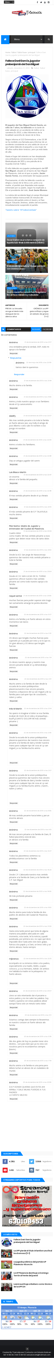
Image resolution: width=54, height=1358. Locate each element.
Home (7, 52)
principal (31, 52)
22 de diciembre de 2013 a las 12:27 (37, 851)
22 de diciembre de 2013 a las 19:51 (37, 907)
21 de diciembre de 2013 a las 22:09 (37, 440)
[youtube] (44, 2)
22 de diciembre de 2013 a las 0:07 (37, 614)
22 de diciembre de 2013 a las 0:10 (37, 633)
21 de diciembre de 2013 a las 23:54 (37, 571)
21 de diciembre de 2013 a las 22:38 (37, 456)
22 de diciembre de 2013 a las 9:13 (38, 829)
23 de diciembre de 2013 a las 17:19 (37, 1061)
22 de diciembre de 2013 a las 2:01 (37, 679)
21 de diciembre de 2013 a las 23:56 (37, 596)
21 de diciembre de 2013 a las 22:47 (37, 475)
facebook (47, 329)
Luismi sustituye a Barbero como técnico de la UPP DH (33, 1285)
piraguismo (11, 288)
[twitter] (41, 2)
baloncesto (12, 262)
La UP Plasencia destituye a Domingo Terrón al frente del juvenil (31, 1274)
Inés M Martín (15, 708)
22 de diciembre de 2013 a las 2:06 (37, 733)
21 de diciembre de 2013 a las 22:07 (37, 416)
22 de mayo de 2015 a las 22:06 (38, 362)
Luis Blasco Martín (17, 472)
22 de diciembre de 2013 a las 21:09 (37, 926)
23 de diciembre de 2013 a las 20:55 (37, 1082)
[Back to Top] (27, 1348)
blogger (36, 329)
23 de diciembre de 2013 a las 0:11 (38, 1015)
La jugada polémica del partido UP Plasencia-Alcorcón (30, 1263)
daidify (12, 416)
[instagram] (48, 2)
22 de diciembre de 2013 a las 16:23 (37, 870)
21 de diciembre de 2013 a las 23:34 (37, 531)
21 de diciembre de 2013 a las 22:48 (37, 491)
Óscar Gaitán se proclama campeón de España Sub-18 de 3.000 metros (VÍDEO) (25, 241)
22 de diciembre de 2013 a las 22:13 (37, 958)
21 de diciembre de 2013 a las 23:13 (37, 507)
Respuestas (15, 358)
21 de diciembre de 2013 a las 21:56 (37, 397)
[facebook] (37, 2)
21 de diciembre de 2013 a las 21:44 (37, 381)
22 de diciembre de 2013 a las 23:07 (37, 991)
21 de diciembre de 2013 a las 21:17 (38, 342)
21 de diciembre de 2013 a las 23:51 (37, 550)
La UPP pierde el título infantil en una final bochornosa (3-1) (33, 1252)
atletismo (11, 236)
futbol (14, 52)
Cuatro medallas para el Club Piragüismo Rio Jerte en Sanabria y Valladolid (26, 293)
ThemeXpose (18, 1352)
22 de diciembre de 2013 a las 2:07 (37, 770)
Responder (14, 353)
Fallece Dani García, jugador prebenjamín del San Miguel (27, 1241)
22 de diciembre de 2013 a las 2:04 (37, 708)
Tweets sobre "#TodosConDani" (21, 209)
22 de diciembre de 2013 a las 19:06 (37, 891)
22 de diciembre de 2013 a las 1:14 (38, 657)
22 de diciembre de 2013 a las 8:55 (37, 811)
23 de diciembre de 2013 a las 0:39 (37, 1036)
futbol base (22, 52)
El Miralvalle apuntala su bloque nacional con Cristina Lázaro (26, 267)
